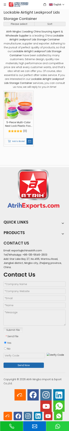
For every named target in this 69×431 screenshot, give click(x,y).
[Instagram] (46, 395)
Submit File (13, 330)
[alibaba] (20, 395)
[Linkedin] (59, 395)
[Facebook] (33, 395)
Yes (8, 343)
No (8, 348)
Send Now (24, 365)
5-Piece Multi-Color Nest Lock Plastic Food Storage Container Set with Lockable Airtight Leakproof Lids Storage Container (19, 124)
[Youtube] (46, 406)
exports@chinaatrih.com (26, 250)
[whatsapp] (59, 406)
